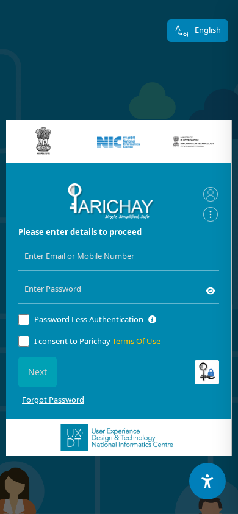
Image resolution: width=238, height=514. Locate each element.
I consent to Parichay (97, 341)
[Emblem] (43, 141)
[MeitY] (193, 141)
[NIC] (118, 141)
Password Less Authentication (88, 319)
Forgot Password (53, 399)
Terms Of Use (136, 341)
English (208, 29)
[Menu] (210, 214)
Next (37, 372)
